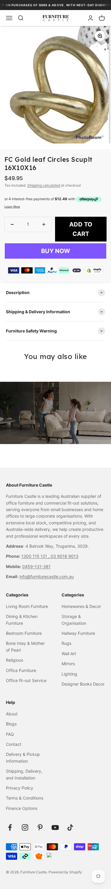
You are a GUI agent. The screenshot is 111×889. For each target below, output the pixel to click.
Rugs (66, 643)
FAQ (10, 734)
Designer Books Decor (83, 683)
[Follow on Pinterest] (40, 827)
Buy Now (55, 251)
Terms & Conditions (24, 797)
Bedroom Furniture (24, 633)
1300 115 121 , (36, 556)
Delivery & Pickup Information (23, 757)
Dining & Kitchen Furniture (22, 619)
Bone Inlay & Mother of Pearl (25, 646)
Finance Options (21, 808)
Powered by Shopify (65, 872)
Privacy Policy (19, 787)
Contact (13, 744)
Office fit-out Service (26, 680)
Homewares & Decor (81, 606)
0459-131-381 (36, 566)
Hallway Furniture (78, 633)
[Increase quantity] (43, 224)
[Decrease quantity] (12, 224)
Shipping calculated (43, 185)
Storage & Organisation (74, 619)
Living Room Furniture (27, 606)
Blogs (11, 723)
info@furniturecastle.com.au (47, 576)
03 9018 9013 (64, 556)
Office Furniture (21, 670)
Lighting (69, 673)
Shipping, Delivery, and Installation (24, 774)
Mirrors (68, 663)
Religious (14, 660)
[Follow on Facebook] (10, 827)
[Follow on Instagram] (25, 827)
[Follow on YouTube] (55, 827)
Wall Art (69, 653)
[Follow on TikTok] (70, 827)
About (11, 713)
